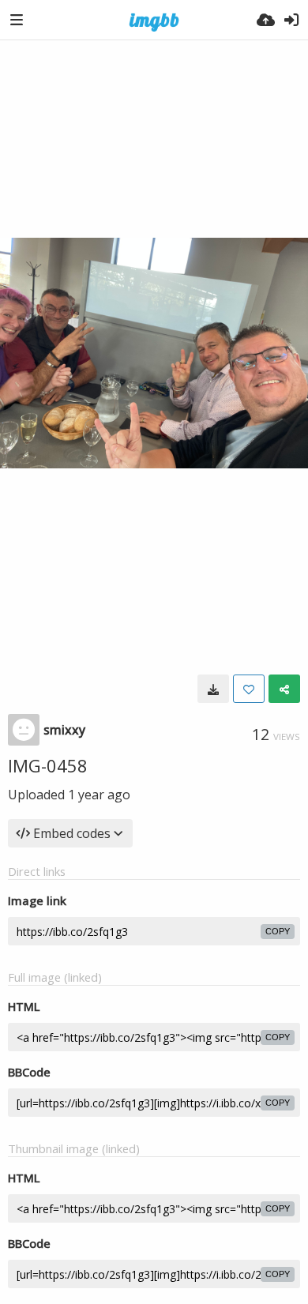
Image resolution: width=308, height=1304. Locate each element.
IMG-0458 (48, 765)
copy (277, 931)
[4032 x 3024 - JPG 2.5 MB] (213, 689)
